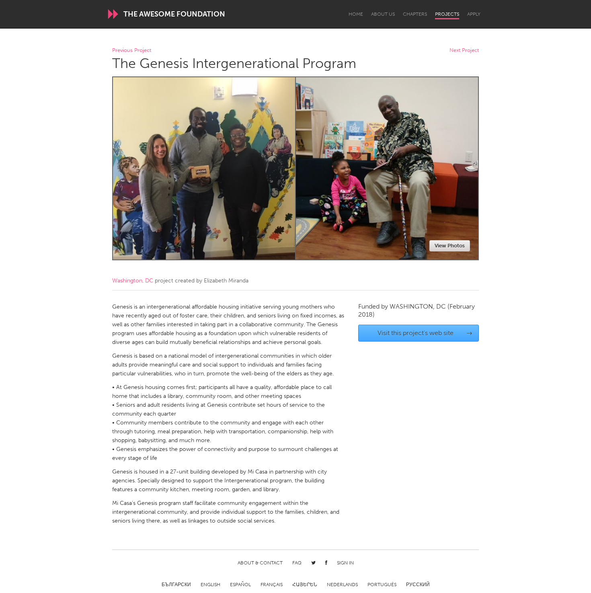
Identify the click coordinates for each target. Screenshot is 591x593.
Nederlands (342, 584)
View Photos (450, 246)
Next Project (464, 50)
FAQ (297, 563)
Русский (418, 584)
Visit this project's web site (425, 333)
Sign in (345, 563)
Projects (447, 14)
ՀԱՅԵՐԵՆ (304, 584)
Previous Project (131, 50)
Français (272, 584)
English (210, 584)
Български (176, 584)
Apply (473, 14)
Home (356, 14)
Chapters (415, 14)
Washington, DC (132, 280)
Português (381, 584)
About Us (383, 14)
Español (240, 584)
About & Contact (260, 563)
